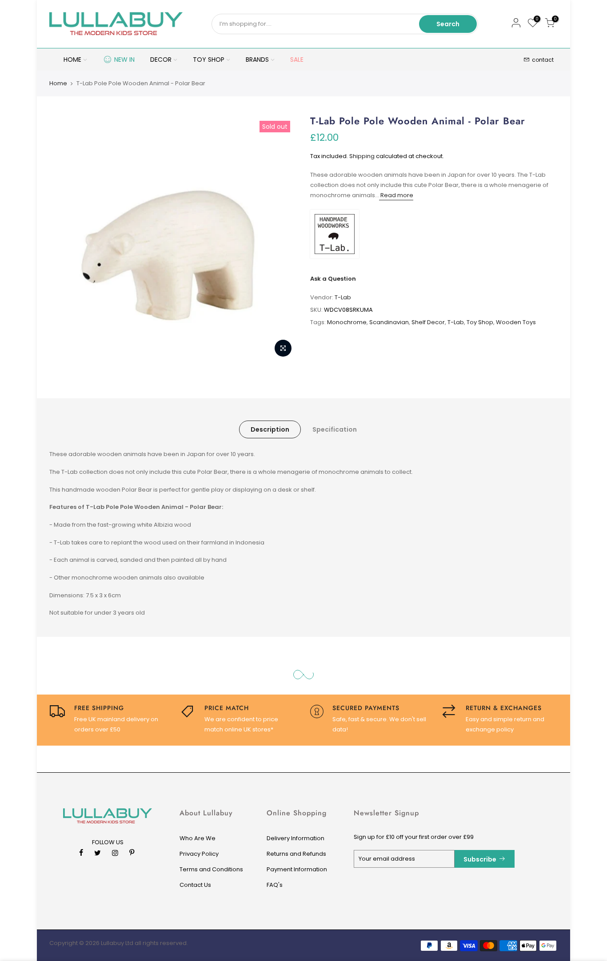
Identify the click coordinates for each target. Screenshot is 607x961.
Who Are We (198, 838)
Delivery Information (295, 838)
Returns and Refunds (296, 854)
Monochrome (347, 322)
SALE (297, 59)
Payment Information (297, 869)
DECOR (161, 59)
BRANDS (257, 59)
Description (270, 429)
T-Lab (343, 297)
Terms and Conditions (211, 869)
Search (447, 24)
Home (58, 83)
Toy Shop (480, 322)
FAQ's (275, 885)
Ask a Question (333, 278)
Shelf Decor (428, 322)
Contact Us (195, 885)
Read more (396, 195)
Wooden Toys (516, 322)
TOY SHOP (208, 59)
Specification (334, 429)
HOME (72, 59)
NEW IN (124, 59)
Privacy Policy (199, 854)
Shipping (362, 156)
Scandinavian (389, 322)
